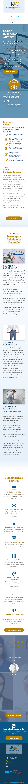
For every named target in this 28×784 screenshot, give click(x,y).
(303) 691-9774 (14, 16)
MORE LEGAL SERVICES (14, 630)
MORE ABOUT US (14, 218)
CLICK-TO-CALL (14, 738)
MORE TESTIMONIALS (14, 715)
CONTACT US (10, 71)
